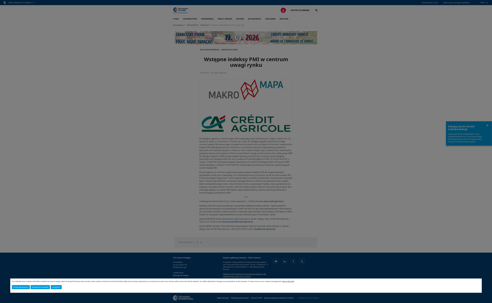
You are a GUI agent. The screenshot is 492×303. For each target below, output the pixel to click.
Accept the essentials (40, 287)
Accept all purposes (20, 287)
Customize (56, 287)
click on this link (288, 281)
